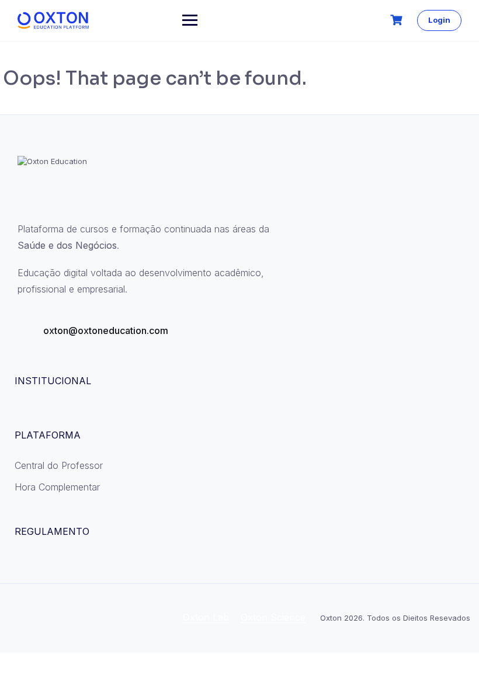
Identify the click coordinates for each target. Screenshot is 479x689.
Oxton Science (273, 617)
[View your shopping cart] (397, 20)
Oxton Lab (206, 617)
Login (439, 20)
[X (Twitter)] (95, 618)
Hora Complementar (57, 487)
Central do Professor (59, 465)
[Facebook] (31, 618)
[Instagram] (63, 618)
